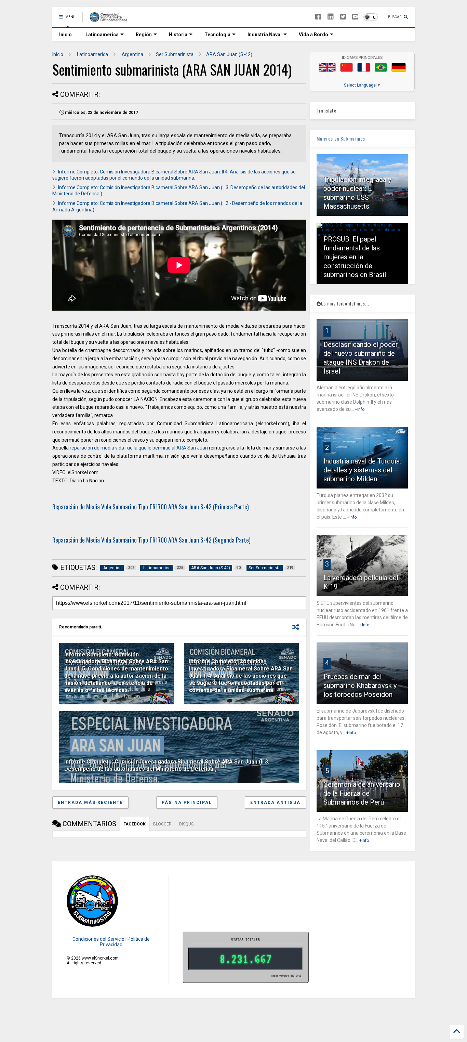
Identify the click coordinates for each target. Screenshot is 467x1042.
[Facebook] (318, 17)
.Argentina (132, 54)
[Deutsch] (398, 67)
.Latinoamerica (92, 54)
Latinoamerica (102, 34)
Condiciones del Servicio (98, 939)
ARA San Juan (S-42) (229, 54)
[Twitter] (343, 17)
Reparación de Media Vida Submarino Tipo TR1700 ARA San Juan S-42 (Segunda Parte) (151, 539)
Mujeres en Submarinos (341, 138)
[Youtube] (355, 17)
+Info (359, 409)
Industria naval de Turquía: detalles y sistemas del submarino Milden (362, 470)
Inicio (65, 34)
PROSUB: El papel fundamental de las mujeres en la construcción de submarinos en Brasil (354, 257)
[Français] (363, 67)
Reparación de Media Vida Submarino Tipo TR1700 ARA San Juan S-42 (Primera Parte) (150, 506)
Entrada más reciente (90, 802)
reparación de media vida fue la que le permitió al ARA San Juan (139, 448)
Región (144, 34)
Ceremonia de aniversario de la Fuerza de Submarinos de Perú (361, 793)
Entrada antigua (275, 802)
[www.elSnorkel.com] (111, 19)
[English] (327, 67)
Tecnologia (217, 34)
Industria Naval (265, 34)
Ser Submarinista (175, 54)
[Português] (381, 67)
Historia (178, 34)
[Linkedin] (331, 17)
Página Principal (187, 802)
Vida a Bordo (313, 34)
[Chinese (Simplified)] (346, 67)
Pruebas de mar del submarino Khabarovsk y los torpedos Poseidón (360, 686)
